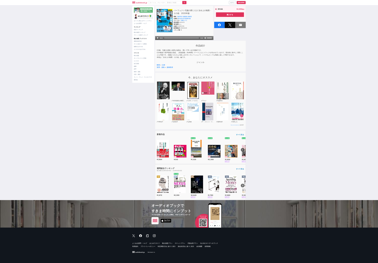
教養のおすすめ (138, 46)
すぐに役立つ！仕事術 (140, 44)
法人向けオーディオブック (209, 243)
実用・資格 (137, 71)
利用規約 (135, 246)
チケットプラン (180, 243)
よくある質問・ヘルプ (140, 23)
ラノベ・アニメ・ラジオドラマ (143, 77)
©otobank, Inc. (151, 252)
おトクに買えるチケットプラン (143, 20)
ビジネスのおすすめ (139, 49)
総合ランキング (138, 29)
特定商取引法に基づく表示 (166, 246)
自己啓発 (136, 63)
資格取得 (170, 67)
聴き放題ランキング (139, 32)
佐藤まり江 (184, 20)
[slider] (209, 38)
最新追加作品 (138, 41)
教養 (135, 66)
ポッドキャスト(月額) (140, 58)
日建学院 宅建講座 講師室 (184, 16)
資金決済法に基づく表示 (186, 246)
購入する (230, 15)
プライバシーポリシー (148, 246)
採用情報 (208, 246)
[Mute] (205, 38)
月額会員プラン (193, 243)
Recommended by (235, 125)
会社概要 (199, 246)
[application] (184, 38)
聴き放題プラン (167, 243)
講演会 (136, 80)
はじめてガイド (154, 243)
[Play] (158, 38)
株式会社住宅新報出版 (184, 18)
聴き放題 (136, 55)
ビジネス (136, 61)
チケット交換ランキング (141, 35)
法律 (163, 65)
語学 (135, 69)
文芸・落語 (137, 74)
